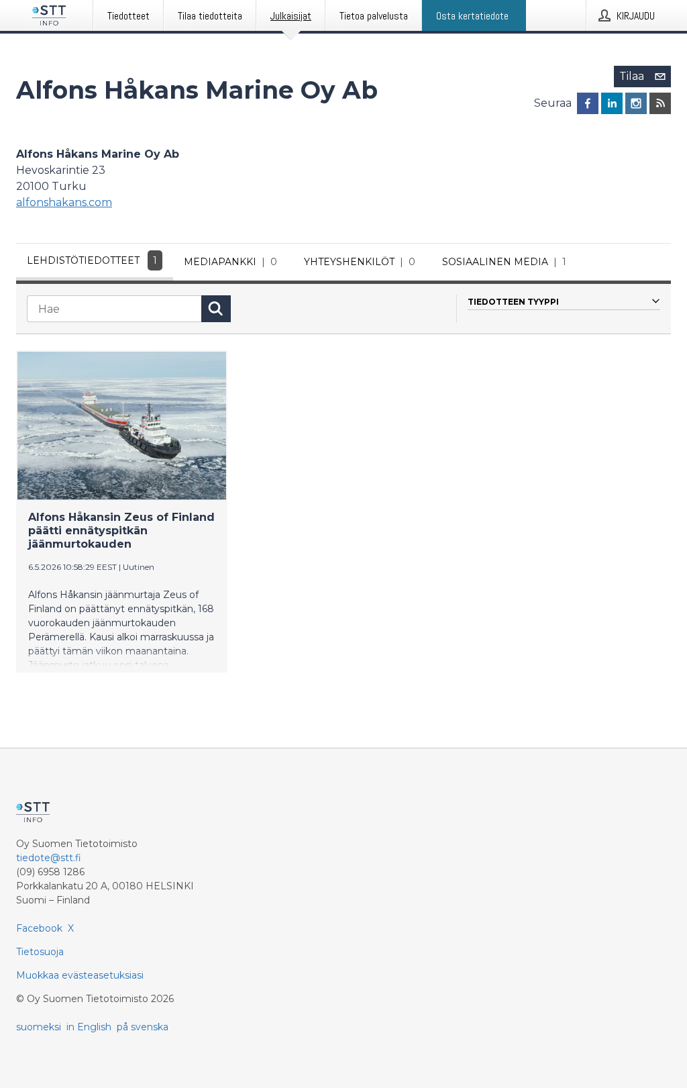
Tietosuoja (40, 952)
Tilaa (631, 76)
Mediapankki (230, 262)
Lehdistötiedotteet (92, 260)
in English (88, 1027)
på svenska (142, 1027)
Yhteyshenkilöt (359, 262)
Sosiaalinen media (504, 262)
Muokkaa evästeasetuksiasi (80, 975)
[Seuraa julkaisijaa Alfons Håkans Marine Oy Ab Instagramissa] (636, 103)
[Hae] (216, 308)
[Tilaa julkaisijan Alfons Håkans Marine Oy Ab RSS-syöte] (660, 103)
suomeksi (38, 1027)
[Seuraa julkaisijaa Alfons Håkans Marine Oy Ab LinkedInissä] (612, 103)
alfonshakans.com (64, 202)
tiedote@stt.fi (48, 858)
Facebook (39, 928)
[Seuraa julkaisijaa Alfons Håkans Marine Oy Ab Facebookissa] (587, 103)
